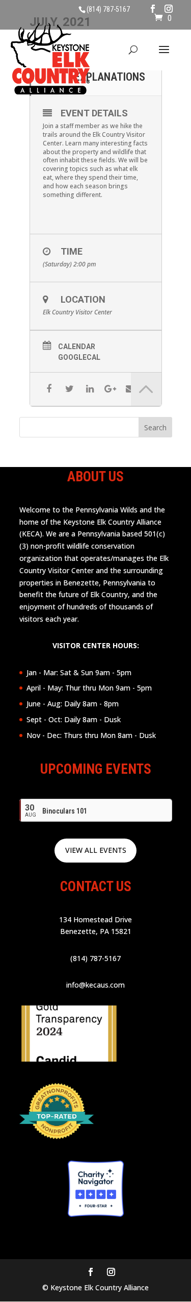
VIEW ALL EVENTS (95, 850)
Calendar (76, 346)
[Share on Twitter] (69, 389)
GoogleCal (79, 357)
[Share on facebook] (49, 389)
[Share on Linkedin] (90, 389)
